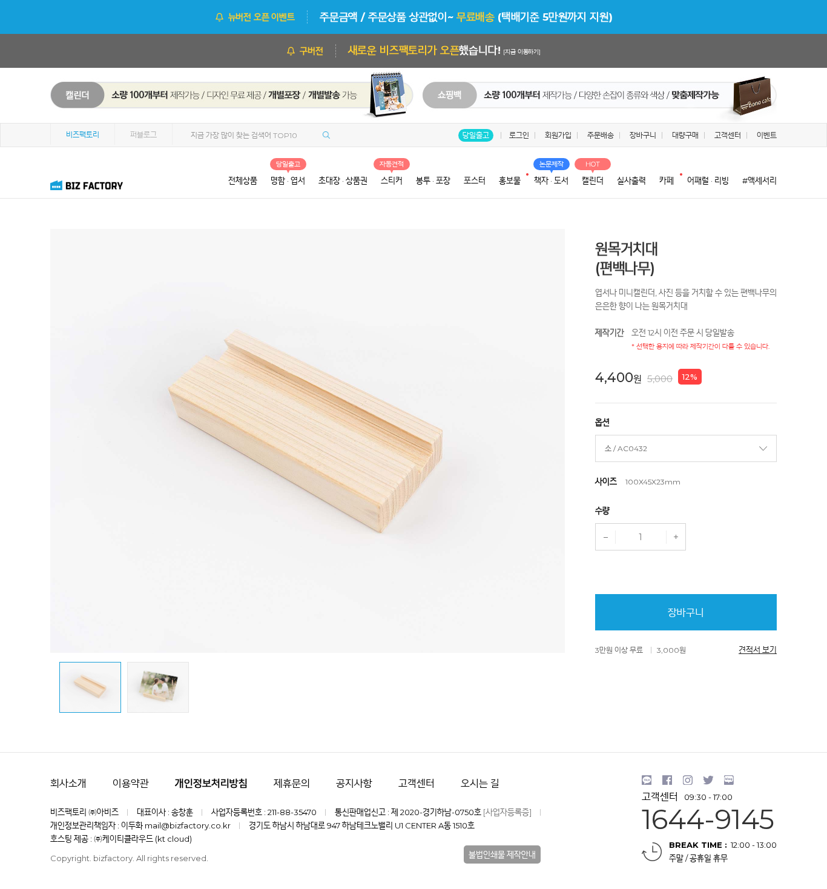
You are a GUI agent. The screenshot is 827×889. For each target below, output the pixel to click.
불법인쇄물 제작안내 (502, 854)
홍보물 (510, 180)
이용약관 (131, 783)
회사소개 (68, 783)
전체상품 (242, 180)
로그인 (519, 135)
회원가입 (558, 135)
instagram (688, 780)
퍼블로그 (143, 134)
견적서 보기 (758, 650)
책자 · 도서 (551, 180)
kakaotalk (646, 780)
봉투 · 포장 (433, 180)
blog (729, 780)
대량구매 (685, 135)
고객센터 (727, 135)
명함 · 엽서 (288, 180)
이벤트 (767, 135)
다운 (606, 537)
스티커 (392, 180)
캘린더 (219, 101)
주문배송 (600, 135)
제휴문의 (292, 783)
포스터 (475, 180)
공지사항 (354, 783)
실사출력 (631, 180)
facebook (667, 780)
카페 (666, 180)
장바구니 (643, 135)
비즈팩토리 (82, 134)
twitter (708, 780)
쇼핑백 (592, 101)
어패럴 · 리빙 (708, 180)
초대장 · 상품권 (342, 180)
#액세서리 (759, 180)
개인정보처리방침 (211, 783)
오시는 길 (480, 783)
